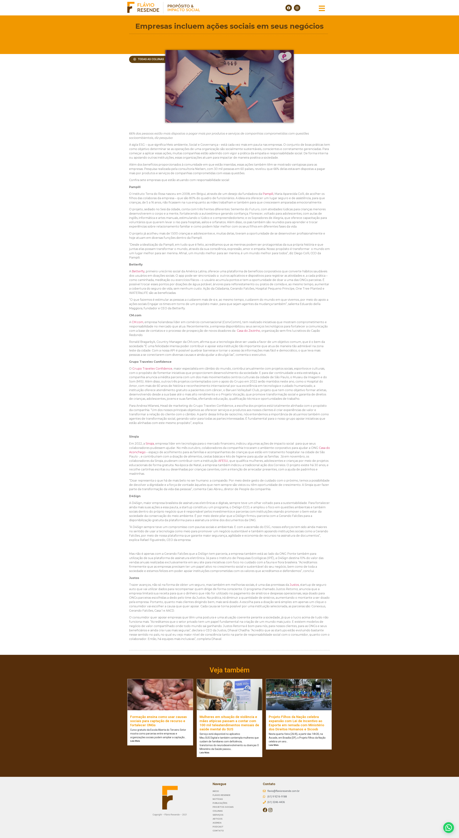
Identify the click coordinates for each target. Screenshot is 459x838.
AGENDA (217, 822)
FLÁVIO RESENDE (221, 795)
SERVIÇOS (218, 815)
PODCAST (218, 826)
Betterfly (138, 271)
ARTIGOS (218, 819)
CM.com (137, 322)
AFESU (223, 461)
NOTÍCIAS (218, 799)
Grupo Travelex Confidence (152, 368)
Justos (294, 584)
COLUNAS (218, 811)
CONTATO (218, 830)
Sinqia (150, 443)
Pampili (268, 194)
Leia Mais (135, 741)
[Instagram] (297, 8)
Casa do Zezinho (248, 330)
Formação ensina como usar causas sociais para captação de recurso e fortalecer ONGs (158, 721)
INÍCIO (216, 791)
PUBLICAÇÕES (220, 803)
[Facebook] (288, 8)
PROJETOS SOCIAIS (223, 807)
